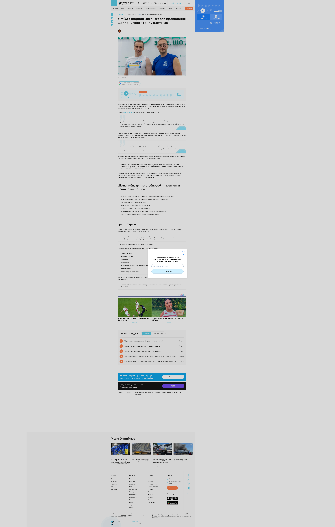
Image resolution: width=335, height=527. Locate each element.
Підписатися (167, 271)
